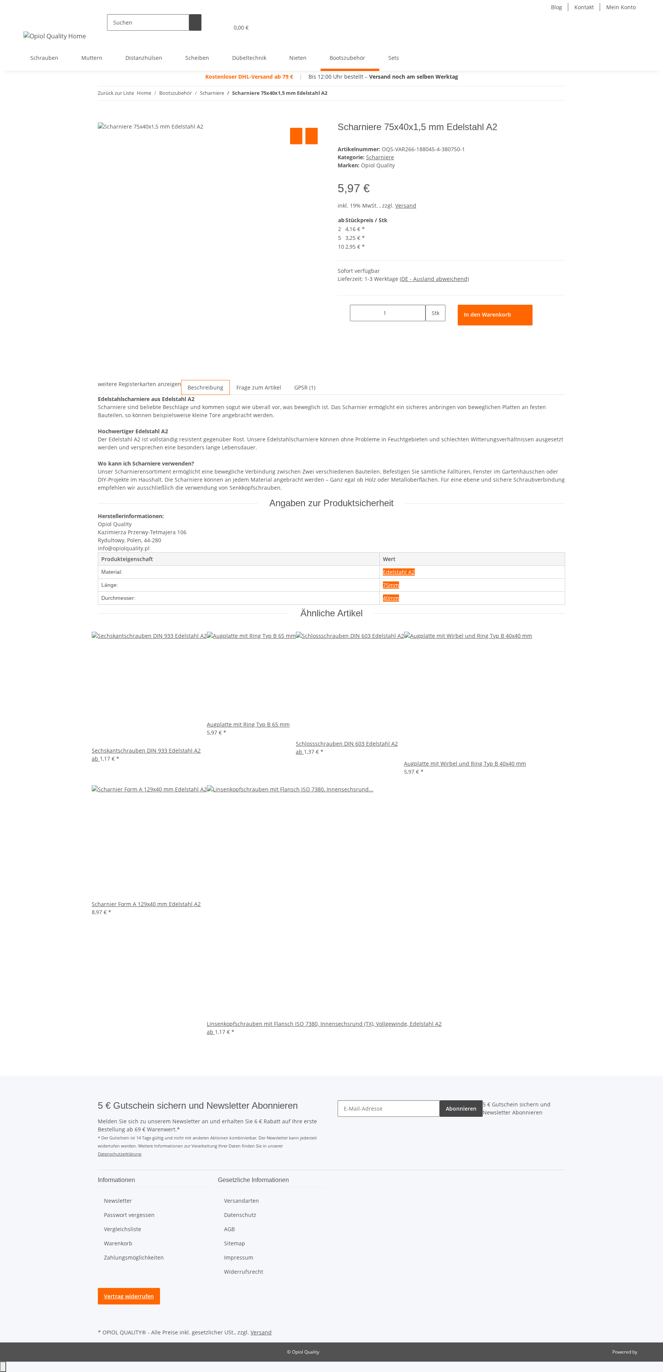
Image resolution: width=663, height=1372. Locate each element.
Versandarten (241, 1200)
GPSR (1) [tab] (304, 387)
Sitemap (234, 1243)
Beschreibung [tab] (205, 387)
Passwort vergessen (129, 1214)
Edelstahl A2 (399, 572)
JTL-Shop (647, 1352)
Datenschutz (240, 1214)
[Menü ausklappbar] (30, 20)
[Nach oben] (3, 1367)
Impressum (238, 1257)
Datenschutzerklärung (119, 1154)
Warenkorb (118, 1243)
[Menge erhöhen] (432, 329)
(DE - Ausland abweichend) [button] (434, 278)
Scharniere (380, 157)
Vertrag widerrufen (129, 1296)
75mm (391, 585)
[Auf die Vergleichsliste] (296, 136)
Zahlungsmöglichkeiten (134, 1257)
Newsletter (118, 1200)
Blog (556, 7)
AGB (229, 1229)
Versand (405, 205)
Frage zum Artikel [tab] (258, 387)
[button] (207, 27)
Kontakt (584, 7)
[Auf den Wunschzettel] (311, 136)
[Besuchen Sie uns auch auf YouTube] (104, 1309)
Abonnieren (461, 1108)
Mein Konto (621, 7)
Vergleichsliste (122, 1229)
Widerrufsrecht (243, 1271)
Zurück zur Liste (116, 92)
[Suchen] (195, 22)
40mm (391, 598)
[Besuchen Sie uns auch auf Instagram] (104, 1318)
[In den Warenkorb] (104, 117)
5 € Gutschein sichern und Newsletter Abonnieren (517, 1108)
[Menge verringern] (344, 313)
